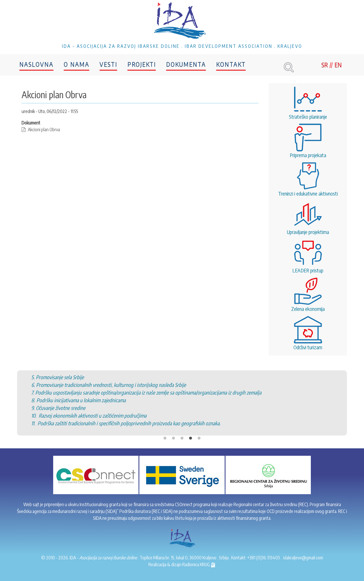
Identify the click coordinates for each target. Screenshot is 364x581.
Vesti (108, 64)
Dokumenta (186, 64)
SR (324, 65)
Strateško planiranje (308, 116)
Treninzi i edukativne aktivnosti (308, 193)
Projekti (141, 64)
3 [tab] (182, 438)
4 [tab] (190, 438)
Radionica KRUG (196, 564)
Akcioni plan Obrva (44, 129)
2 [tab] (173, 438)
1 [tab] (165, 438)
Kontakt (231, 64)
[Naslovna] (182, 21)
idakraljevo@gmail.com (303, 558)
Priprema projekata (308, 155)
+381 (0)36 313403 (263, 558)
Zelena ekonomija (308, 308)
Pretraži (289, 67)
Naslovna (36, 64)
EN (338, 65)
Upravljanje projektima (308, 232)
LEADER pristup (307, 270)
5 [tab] (199, 438)
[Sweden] (182, 474)
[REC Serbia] (268, 474)
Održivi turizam (307, 347)
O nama (76, 64)
